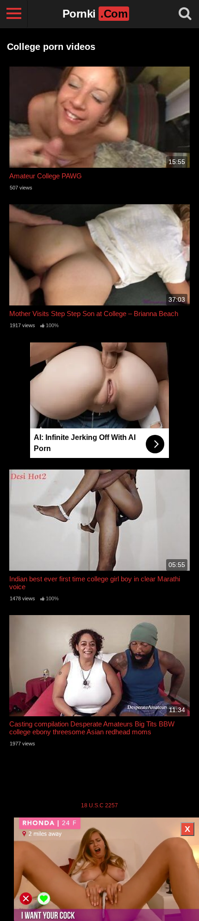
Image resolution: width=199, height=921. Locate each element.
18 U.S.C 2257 (99, 805)
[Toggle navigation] (14, 14)
